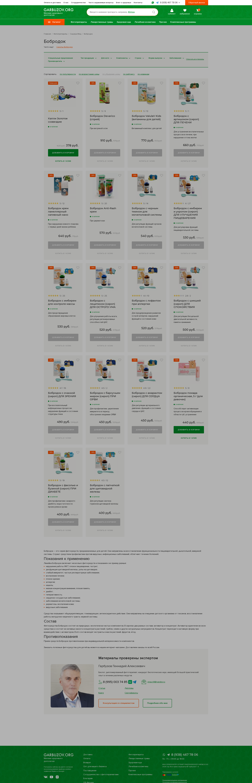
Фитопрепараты (79, 22)
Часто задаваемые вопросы (100, 2)
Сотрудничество (78, 2)
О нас (65, 2)
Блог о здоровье (123, 2)
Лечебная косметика (145, 22)
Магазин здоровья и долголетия (53, 14)
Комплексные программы (183, 22)
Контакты (138, 2)
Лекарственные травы (102, 22)
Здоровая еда (124, 22)
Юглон (131, 12)
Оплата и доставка (52, 2)
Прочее (163, 22)
